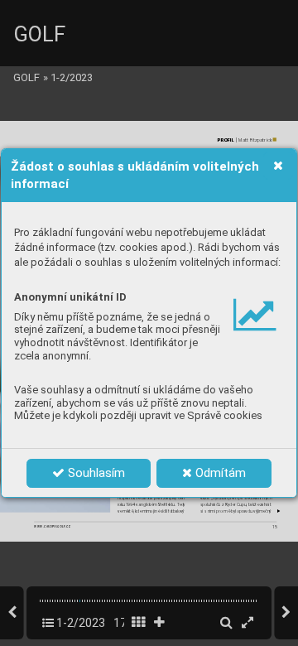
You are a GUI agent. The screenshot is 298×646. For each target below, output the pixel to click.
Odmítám (219, 472)
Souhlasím (95, 472)
